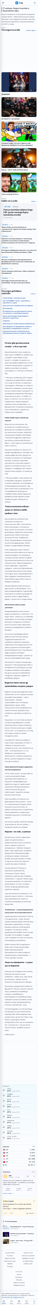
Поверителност (19, 1285)
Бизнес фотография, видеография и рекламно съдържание (15, 317)
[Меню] (3, 3)
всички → (34, 294)
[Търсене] (35, 3)
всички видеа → (31, 30)
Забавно (10, 1264)
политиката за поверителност (13, 1297)
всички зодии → (8, 1193)
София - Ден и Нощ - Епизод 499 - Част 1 (22, 1240)
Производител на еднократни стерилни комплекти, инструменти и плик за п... (17, 327)
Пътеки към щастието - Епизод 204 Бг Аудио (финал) (22, 1233)
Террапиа (6, 321)
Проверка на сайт (28, 1258)
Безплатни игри (10, 1261)
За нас (19, 1274)
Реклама (19, 1280)
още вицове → (30, 1213)
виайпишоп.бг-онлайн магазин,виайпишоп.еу (19, 324)
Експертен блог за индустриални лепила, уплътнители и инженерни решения (17, 312)
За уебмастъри (28, 1261)
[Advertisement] (19, 52)
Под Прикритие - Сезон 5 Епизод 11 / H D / (22, 1227)
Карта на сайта (19, 1283)
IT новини (10, 1256)
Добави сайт (28, 1264)
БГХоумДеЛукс (8, 308)
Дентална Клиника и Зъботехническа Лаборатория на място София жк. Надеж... (18, 332)
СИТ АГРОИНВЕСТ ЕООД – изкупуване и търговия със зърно (16, 302)
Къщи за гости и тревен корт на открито (18, 305)
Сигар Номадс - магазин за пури (14, 298)
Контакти (19, 1277)
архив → (34, 201)
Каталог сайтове (28, 1256)
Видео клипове (10, 1258)
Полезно (10, 1266)
